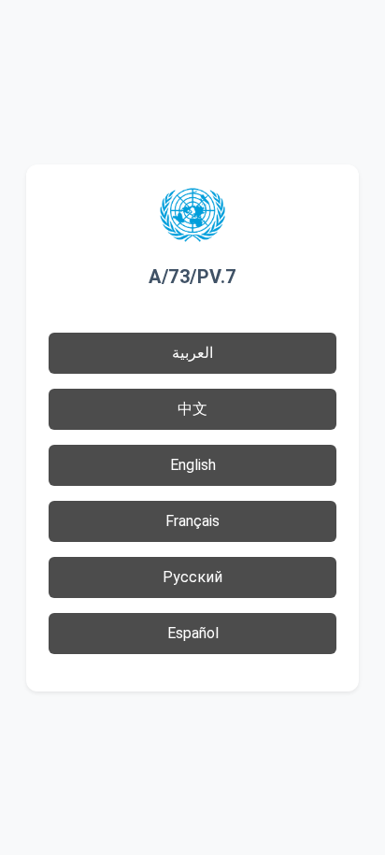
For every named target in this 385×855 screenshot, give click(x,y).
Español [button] (193, 633)
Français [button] (192, 521)
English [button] (193, 465)
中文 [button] (192, 409)
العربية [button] (192, 353)
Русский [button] (192, 577)
